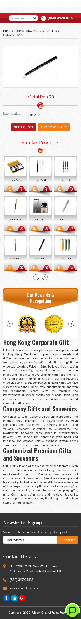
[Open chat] (72, 610)
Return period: (12, 114)
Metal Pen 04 (41, 180)
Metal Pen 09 (65, 180)
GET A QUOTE (24, 127)
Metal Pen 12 (65, 259)
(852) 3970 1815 (60, 18)
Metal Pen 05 (41, 219)
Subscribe (67, 540)
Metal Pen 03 (16, 259)
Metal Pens (49, 31)
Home (7, 31)
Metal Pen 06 (41, 259)
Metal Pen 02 (16, 180)
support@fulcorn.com (25, 588)
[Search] (34, 18)
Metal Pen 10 (65, 219)
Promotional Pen (26, 31)
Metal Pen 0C (16, 219)
